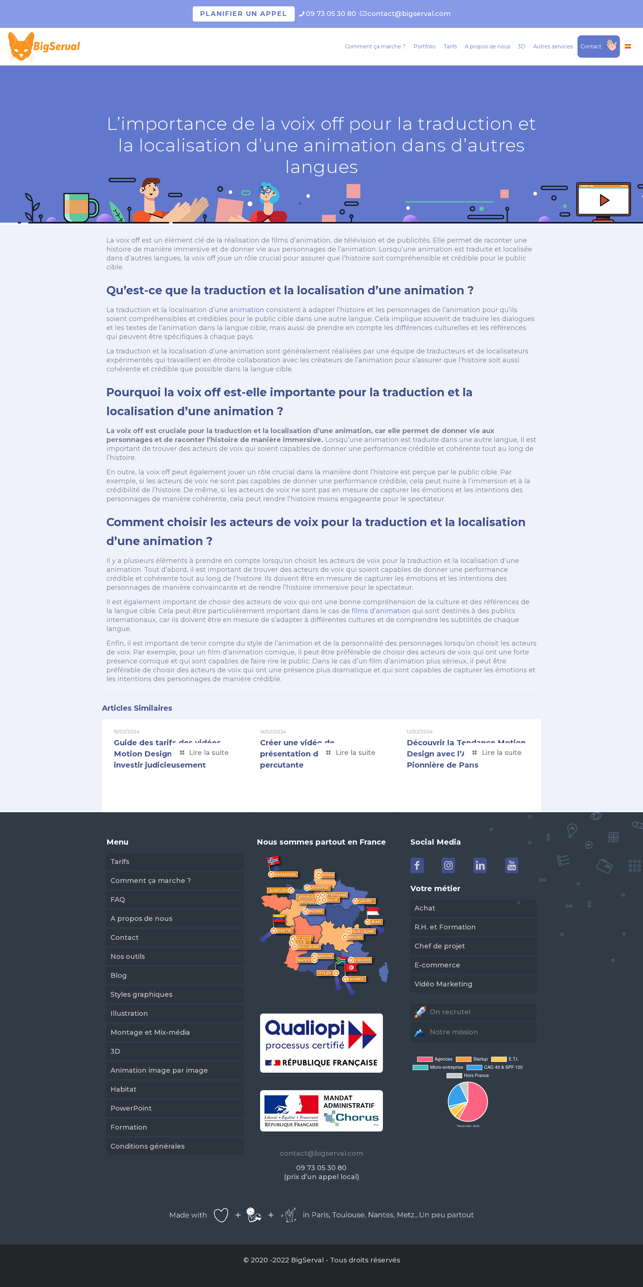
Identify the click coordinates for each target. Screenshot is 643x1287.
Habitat (124, 1089)
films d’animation (380, 611)
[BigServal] (44, 46)
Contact (125, 938)
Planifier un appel (243, 14)
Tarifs (120, 862)
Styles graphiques (141, 994)
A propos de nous (141, 919)
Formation (129, 1127)
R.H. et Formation (445, 927)
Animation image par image (159, 1070)
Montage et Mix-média (150, 1032)
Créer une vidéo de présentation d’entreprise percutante (310, 753)
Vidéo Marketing (444, 984)
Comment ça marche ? (151, 881)
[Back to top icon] (607, 1272)
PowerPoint (131, 1108)
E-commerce (437, 965)
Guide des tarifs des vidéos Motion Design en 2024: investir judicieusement (167, 753)
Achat (425, 908)
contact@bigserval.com (409, 14)
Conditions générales (148, 1146)
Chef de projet (440, 946)
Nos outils (128, 957)
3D (115, 1051)
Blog (119, 975)
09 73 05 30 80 (331, 14)
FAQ (118, 900)
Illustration (129, 1013)
